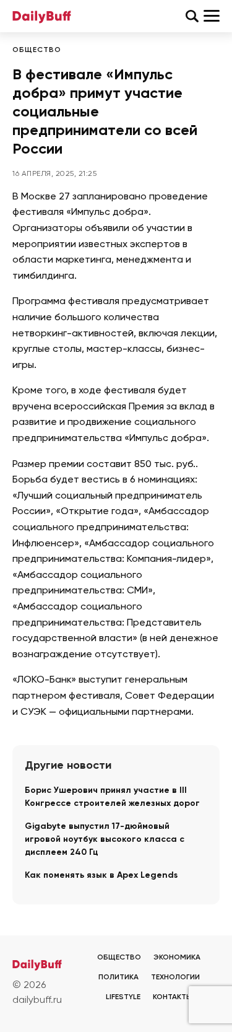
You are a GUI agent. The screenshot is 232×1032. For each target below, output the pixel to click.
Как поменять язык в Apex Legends (101, 875)
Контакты (172, 997)
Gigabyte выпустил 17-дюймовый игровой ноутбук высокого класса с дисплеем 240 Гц (104, 839)
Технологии (175, 977)
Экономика (176, 957)
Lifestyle (123, 997)
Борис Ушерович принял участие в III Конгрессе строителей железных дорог (112, 797)
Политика (118, 977)
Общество (36, 50)
